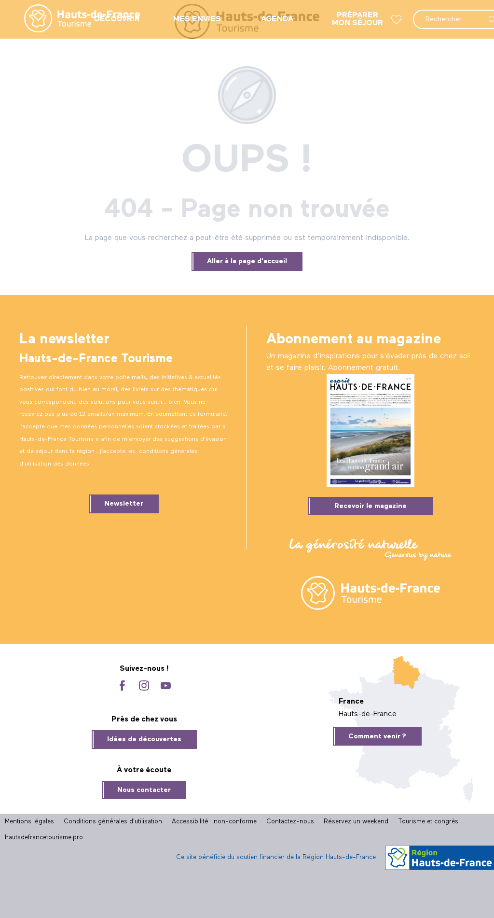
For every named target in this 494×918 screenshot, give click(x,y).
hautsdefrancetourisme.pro (44, 837)
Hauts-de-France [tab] (368, 714)
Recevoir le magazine (370, 506)
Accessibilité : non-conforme (214, 822)
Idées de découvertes (144, 739)
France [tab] (351, 702)
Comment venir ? (377, 736)
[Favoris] (397, 19)
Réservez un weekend (356, 822)
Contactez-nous (290, 822)
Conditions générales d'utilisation (113, 822)
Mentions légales (29, 822)
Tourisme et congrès (428, 822)
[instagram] (144, 686)
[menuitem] (74, 19)
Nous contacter (144, 790)
